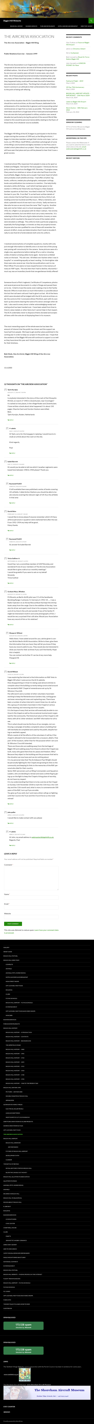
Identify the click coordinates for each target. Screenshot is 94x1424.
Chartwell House (10, 1228)
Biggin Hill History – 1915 (15, 1066)
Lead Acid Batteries (13, 1113)
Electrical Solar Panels (14, 1109)
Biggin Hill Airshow (13, 1143)
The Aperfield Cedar (13, 1045)
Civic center (10, 1223)
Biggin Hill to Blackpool (12, 1198)
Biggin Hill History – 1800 (15, 1049)
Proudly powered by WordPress (13, 1421)
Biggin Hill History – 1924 (15, 1070)
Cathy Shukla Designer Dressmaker (16, 1253)
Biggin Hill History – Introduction (19, 1032)
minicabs (9, 1015)
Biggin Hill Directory (11, 960)
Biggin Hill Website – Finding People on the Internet (22, 1274)
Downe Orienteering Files (13, 1126)
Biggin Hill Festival (10, 956)
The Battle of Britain (11, 1164)
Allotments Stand (10, 1181)
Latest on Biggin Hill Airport (76, 102)
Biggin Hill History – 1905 (15, 1053)
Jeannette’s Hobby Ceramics (16, 1240)
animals (9, 969)
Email (7, 904)
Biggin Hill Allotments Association (16, 1177)
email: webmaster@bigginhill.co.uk (76, 148)
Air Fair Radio (13, 1147)
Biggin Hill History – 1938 (15, 1075)
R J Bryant (7, 1206)
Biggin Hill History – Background (18, 1041)
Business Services (31, 26)
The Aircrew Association (13, 1134)
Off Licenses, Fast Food (14, 986)
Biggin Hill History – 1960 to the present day (22, 1083)
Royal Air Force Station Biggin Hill (77, 58)
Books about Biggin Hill (12, 1202)
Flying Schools (11, 998)
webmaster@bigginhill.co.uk (43, 837)
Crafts (8, 1236)
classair (9, 1160)
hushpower (75, 53)
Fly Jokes (6, 1291)
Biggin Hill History (16, 26)
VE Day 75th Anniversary (75, 87)
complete (9, 964)
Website (7, 913)
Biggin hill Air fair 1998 (12, 1087)
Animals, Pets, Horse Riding (16, 973)
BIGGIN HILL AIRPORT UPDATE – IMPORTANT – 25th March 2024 (78, 94)
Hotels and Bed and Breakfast (68, 26)
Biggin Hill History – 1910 (15, 1058)
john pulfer (12, 812)
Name (7, 894)
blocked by (26, 1326)
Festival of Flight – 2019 (74, 81)
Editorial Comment (10, 1262)
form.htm (7, 1300)
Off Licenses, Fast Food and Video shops (20, 1011)
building (9, 990)
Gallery (6, 947)
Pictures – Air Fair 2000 (14, 1092)
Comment (8, 865)
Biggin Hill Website (12, 20)
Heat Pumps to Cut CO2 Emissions (18, 1117)
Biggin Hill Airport (10, 1138)
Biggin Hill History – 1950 (15, 1079)
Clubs (8, 994)
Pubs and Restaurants (47, 26)
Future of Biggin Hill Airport (17, 1151)
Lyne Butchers (11, 1219)
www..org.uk (11, 1374)
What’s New (7, 952)
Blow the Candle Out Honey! (16, 1172)
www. (39, 1385)
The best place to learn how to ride (16, 1304)
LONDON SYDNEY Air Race (76, 64)
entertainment (11, 1007)
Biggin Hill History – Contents (17, 1036)
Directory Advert (87, 26)
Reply (12, 420)
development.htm (12, 1155)
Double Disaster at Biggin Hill (17, 1096)
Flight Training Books (11, 1279)
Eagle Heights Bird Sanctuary (14, 1257)
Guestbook (7, 1308)
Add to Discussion (10, 1249)
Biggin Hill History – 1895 (15, 1062)
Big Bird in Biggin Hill (11, 1194)
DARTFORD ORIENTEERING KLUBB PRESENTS (18, 1121)
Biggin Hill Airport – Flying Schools (19, 1003)
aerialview (10, 1100)
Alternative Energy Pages (12, 1104)
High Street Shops (12, 981)
